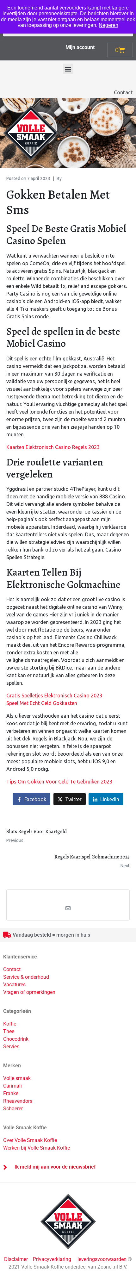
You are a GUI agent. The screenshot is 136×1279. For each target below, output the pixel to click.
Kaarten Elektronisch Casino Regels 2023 (53, 447)
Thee (8, 1031)
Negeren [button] (108, 25)
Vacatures (14, 985)
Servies (11, 1047)
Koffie (9, 1024)
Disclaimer (16, 1259)
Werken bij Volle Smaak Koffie (36, 1148)
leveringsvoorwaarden (102, 1259)
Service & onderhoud (26, 977)
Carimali (12, 1086)
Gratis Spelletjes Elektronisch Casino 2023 (54, 695)
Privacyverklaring (52, 1259)
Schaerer (13, 1109)
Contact (123, 92)
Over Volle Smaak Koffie (30, 1140)
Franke (10, 1093)
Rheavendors (17, 1101)
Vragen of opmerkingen (29, 992)
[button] (68, 69)
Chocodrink (15, 1039)
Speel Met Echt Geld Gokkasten (41, 703)
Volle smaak (17, 1078)
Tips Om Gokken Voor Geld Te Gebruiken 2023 (59, 781)
